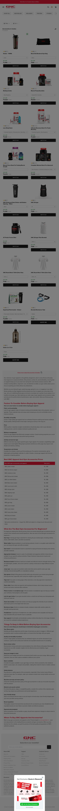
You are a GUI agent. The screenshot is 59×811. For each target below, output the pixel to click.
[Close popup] (42, 777)
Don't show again (29, 807)
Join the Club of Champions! (31, 804)
